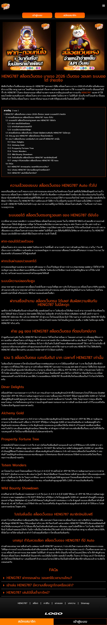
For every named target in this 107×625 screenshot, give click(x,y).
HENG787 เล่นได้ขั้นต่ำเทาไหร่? (28, 592)
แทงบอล (59, 603)
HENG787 (86, 92)
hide (15, 110)
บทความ (71, 603)
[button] (103, 5)
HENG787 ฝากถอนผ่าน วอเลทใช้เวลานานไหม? (39, 577)
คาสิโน (46, 603)
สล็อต (35, 603)
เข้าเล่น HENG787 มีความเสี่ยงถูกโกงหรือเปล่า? (40, 585)
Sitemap (85, 603)
